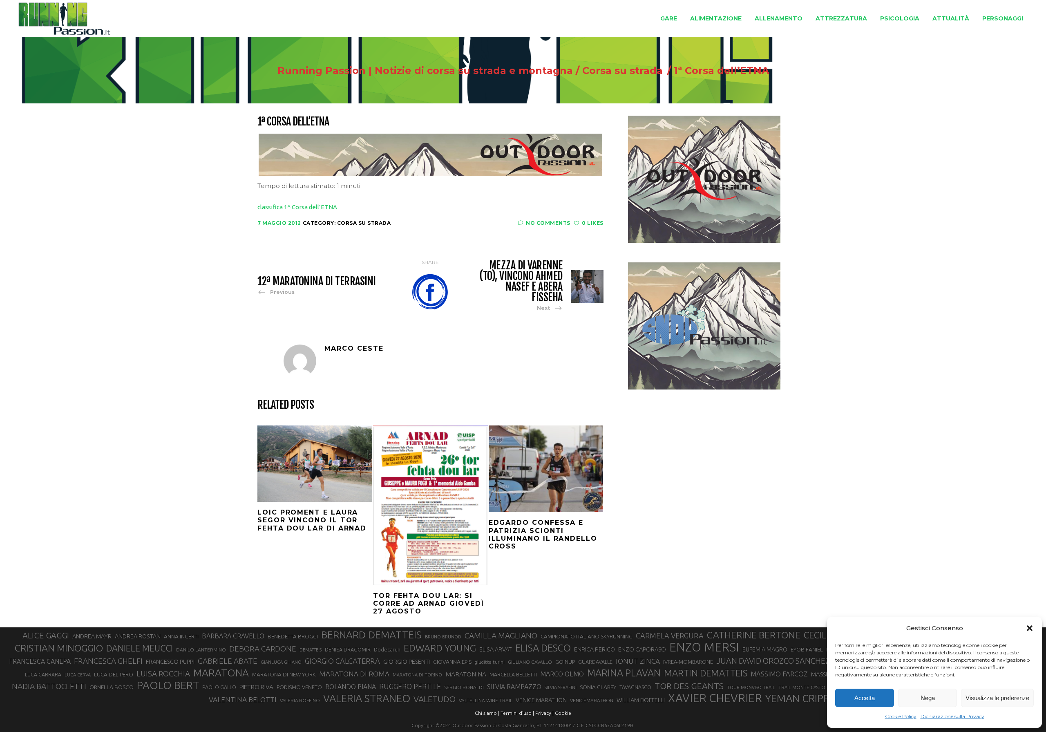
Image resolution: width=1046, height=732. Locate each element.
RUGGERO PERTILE (410, 686)
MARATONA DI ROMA (354, 674)
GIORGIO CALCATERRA (342, 661)
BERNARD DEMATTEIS (371, 634)
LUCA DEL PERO (113, 674)
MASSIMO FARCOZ (779, 674)
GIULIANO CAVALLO (530, 662)
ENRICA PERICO (594, 649)
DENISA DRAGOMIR (348, 649)
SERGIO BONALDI (464, 687)
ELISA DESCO (543, 648)
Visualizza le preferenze (997, 697)
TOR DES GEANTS (689, 686)
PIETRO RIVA (256, 686)
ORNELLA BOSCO (111, 687)
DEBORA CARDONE (262, 648)
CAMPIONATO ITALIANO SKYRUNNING (587, 636)
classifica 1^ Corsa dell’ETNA (297, 207)
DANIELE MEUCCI (139, 648)
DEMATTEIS (310, 649)
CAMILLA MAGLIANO (501, 635)
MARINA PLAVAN (624, 672)
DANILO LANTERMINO (201, 649)
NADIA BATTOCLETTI (49, 686)
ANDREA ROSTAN (138, 636)
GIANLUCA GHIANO (281, 662)
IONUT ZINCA (638, 661)
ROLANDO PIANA (350, 686)
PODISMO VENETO (299, 687)
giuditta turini (490, 662)
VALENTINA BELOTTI (243, 699)
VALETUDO (434, 699)
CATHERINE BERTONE (753, 634)
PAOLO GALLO (219, 687)
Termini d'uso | (517, 713)
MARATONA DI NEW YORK (284, 674)
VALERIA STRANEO (366, 698)
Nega (928, 697)
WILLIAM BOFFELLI (641, 699)
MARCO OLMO (562, 674)
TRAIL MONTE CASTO (801, 687)
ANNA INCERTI (181, 636)
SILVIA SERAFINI (561, 687)
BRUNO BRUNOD (443, 636)
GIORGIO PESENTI (406, 661)
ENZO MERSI (704, 647)
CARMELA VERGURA (670, 635)
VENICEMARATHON (591, 700)
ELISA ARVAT (495, 649)
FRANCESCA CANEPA (40, 661)
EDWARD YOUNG (440, 647)
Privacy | (544, 713)
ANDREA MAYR (92, 636)
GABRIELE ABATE (227, 660)
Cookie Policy (900, 716)
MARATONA (221, 672)
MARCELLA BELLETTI (513, 674)
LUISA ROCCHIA (163, 673)
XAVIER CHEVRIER (715, 698)
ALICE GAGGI (45, 635)
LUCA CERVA (78, 674)
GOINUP (565, 662)
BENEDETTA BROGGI (293, 636)
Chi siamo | (487, 713)
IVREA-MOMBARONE (688, 662)
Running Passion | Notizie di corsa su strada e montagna (425, 71)
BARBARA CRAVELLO (233, 636)
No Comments (548, 223)
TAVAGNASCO (635, 687)
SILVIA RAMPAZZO (514, 686)
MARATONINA (465, 674)
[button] (1030, 628)
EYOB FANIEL (807, 650)
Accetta (864, 697)
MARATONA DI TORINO (417, 674)
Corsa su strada (622, 71)
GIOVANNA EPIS (452, 661)
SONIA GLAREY (598, 687)
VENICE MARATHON (541, 700)
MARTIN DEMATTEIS (705, 673)
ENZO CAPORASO (642, 649)
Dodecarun (387, 649)
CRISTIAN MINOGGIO (59, 647)
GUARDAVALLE (595, 662)
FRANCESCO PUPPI (170, 661)
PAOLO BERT (168, 685)
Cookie (563, 713)
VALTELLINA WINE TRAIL (485, 700)
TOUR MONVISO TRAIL (751, 687)
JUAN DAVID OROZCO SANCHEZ (773, 660)
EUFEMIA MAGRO (764, 649)
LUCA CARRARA (43, 674)
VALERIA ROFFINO (300, 700)
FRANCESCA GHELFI (108, 660)
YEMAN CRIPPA (800, 698)
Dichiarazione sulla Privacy (952, 716)
